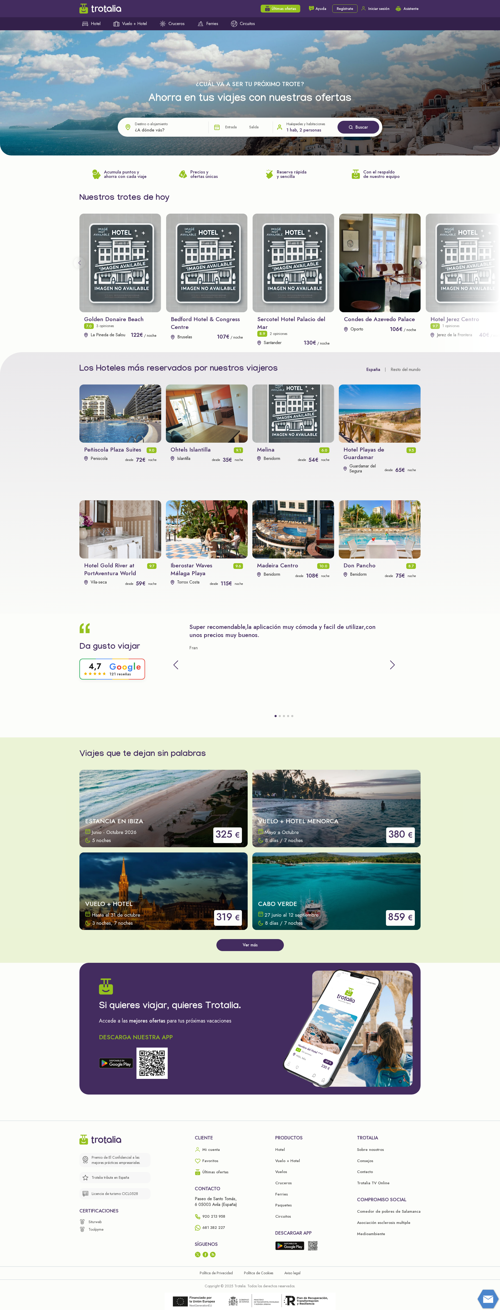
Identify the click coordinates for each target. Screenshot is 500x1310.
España (373, 369)
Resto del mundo (406, 369)
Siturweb (95, 1221)
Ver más (250, 945)
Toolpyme (96, 1229)
